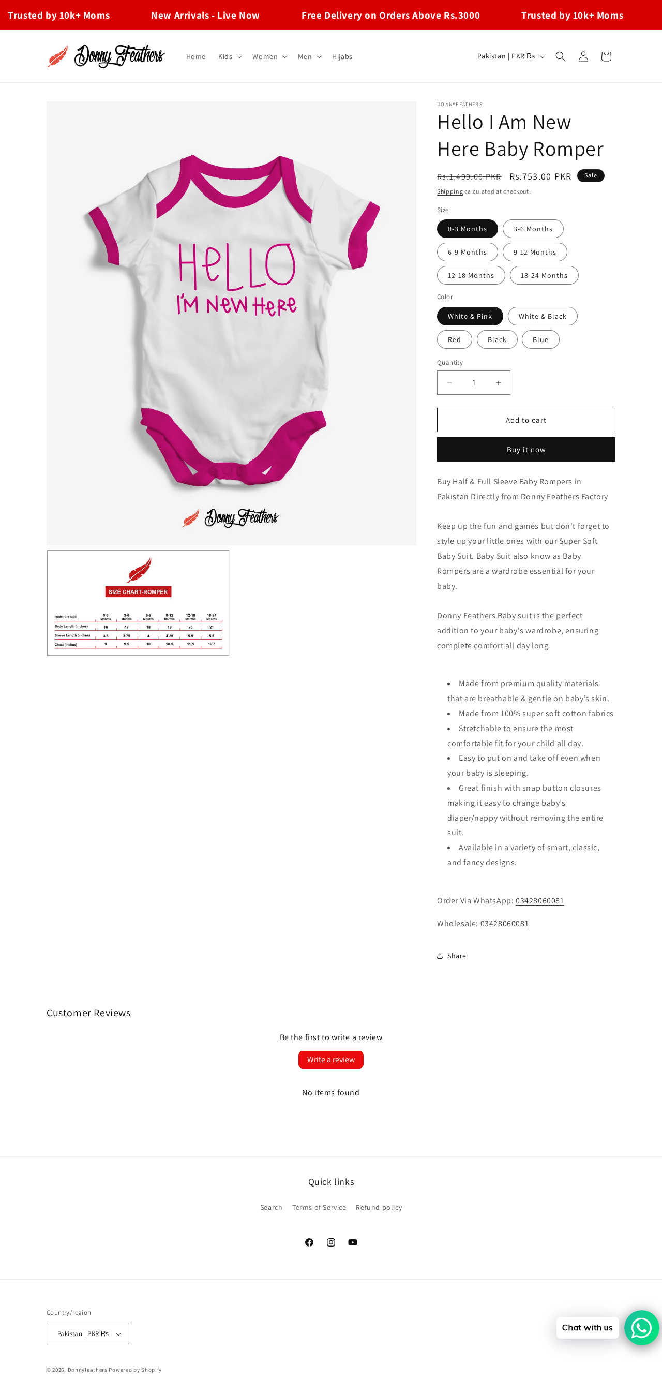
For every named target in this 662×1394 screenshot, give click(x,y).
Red (454, 339)
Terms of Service (319, 1206)
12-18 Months (471, 275)
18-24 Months (544, 275)
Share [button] (457, 955)
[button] (229, 56)
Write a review (331, 1059)
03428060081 (540, 900)
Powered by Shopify (135, 1370)
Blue (541, 339)
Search (271, 1206)
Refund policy (379, 1206)
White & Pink (470, 316)
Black (497, 339)
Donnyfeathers (88, 1370)
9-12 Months (535, 252)
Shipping (450, 191)
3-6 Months (533, 228)
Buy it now (526, 449)
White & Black (543, 316)
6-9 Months (467, 252)
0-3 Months (467, 228)
